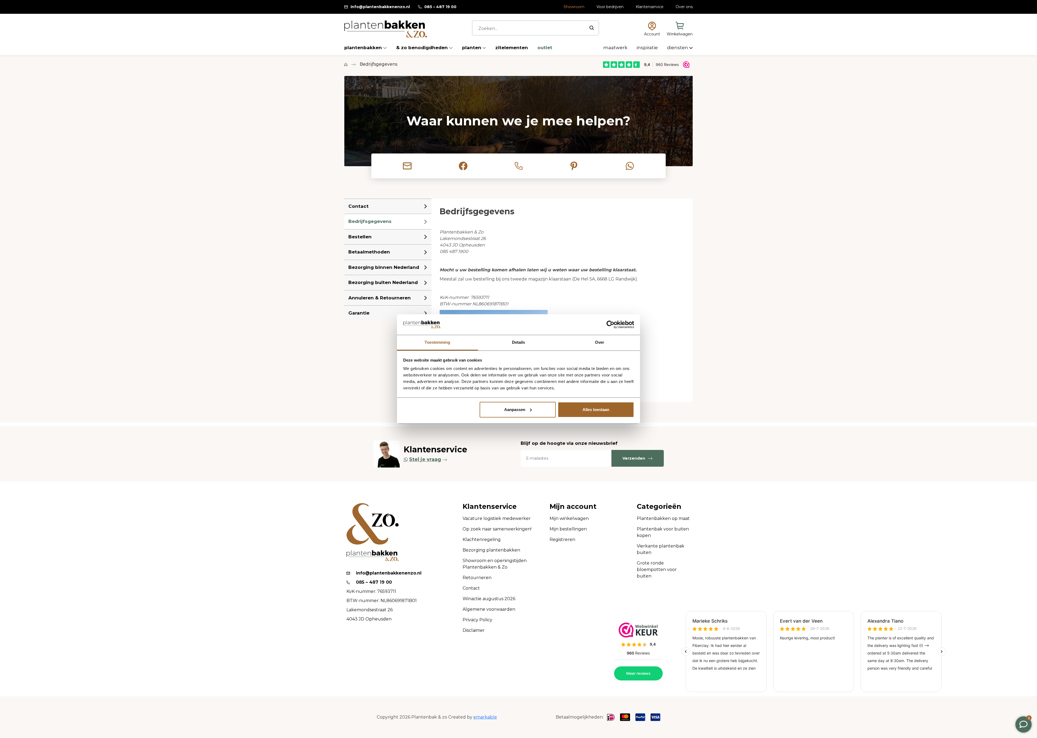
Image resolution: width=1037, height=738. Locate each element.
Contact (358, 206)
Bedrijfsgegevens (370, 221)
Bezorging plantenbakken (491, 550)
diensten (678, 47)
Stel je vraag (425, 459)
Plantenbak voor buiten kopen (663, 532)
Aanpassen (514, 409)
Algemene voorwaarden (489, 609)
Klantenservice (650, 6)
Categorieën (659, 506)
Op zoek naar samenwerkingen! (497, 529)
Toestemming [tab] (437, 342)
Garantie (358, 313)
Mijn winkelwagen (569, 518)
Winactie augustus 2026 (489, 598)
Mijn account (573, 506)
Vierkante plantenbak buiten (660, 549)
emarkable (485, 717)
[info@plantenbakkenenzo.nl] (407, 165)
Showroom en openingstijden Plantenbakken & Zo (495, 564)
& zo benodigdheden (422, 47)
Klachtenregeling (482, 539)
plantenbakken (363, 47)
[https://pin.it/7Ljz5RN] (574, 166)
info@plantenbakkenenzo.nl (380, 6)
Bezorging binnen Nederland (383, 267)
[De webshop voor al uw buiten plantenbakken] (345, 64)
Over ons (684, 6)
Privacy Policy (477, 619)
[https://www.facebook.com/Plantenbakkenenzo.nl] (463, 166)
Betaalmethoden (369, 252)
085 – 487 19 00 (440, 6)
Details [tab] (518, 342)
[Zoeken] (592, 28)
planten (472, 47)
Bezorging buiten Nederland (383, 282)
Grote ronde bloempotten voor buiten (657, 569)
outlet (544, 47)
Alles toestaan (596, 409)
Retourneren (477, 577)
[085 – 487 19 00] (519, 165)
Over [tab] (599, 342)
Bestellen (360, 236)
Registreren (562, 539)
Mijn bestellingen (568, 529)
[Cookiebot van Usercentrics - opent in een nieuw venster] (610, 324)
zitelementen (512, 47)
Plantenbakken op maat (663, 518)
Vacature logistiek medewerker (497, 518)
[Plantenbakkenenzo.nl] (385, 29)
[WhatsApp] (629, 166)
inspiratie (648, 47)
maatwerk (615, 47)
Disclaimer (474, 630)
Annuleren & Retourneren (379, 297)
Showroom (574, 6)
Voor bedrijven (610, 6)
